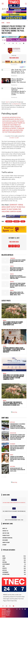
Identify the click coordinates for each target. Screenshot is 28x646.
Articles (12, 422)
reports (7, 102)
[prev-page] (3, 477)
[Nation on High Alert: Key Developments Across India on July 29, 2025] (5, 469)
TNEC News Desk (14, 58)
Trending (12, 258)
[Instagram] (12, 246)
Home (3, 22)
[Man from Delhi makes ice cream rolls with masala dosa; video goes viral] (5, 268)
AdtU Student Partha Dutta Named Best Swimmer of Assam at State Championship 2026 (13, 323)
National (12, 466)
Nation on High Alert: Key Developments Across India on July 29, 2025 (17, 469)
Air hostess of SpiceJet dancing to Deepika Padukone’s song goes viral (18, 277)
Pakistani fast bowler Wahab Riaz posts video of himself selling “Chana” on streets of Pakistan (18, 285)
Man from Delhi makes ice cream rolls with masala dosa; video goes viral (16, 269)
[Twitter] (12, 43)
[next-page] (5, 477)
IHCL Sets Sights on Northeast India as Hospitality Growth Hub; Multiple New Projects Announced (17, 448)
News (4, 320)
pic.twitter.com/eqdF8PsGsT (12, 132)
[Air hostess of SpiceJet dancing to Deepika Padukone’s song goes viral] (5, 276)
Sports (12, 281)
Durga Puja (9, 221)
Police (22, 221)
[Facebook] (9, 43)
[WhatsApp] (20, 43)
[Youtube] (18, 246)
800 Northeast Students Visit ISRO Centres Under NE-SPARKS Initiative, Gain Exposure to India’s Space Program (17, 437)
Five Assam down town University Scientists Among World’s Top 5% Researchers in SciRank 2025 (13, 403)
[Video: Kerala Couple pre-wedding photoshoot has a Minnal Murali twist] (5, 293)
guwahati (16, 221)
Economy (12, 443)
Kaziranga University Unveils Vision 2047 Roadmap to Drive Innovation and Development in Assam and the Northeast (14, 350)
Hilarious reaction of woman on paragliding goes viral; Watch (17, 261)
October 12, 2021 (14, 137)
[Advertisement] (14, 632)
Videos (8, 22)
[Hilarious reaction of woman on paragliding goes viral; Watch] (5, 261)
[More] (23, 43)
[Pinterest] (16, 43)
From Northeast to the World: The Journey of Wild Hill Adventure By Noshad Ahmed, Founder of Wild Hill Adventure (17, 426)
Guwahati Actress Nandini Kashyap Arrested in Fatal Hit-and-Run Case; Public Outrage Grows (17, 459)
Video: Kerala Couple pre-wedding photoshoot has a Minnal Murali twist (17, 293)
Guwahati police (16, 103)
